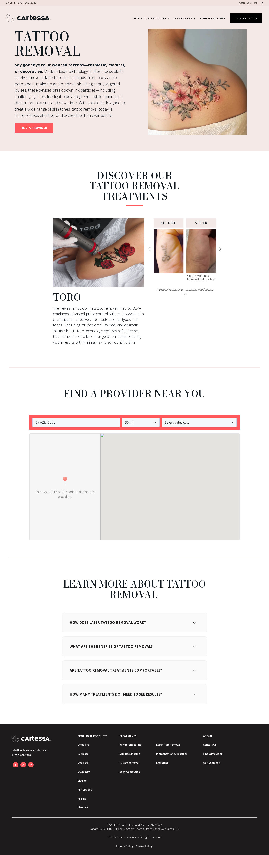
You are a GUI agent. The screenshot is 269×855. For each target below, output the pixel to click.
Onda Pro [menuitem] (83, 744)
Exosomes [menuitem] (162, 762)
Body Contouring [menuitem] (129, 771)
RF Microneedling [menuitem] (130, 744)
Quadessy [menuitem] (84, 771)
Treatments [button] (182, 18)
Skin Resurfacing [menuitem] (129, 753)
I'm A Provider (246, 18)
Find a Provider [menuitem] (212, 753)
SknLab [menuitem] (82, 780)
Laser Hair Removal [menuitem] (168, 744)
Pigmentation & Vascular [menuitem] (171, 753)
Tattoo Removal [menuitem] (129, 762)
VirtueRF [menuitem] (83, 807)
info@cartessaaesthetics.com (30, 750)
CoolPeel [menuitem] (83, 762)
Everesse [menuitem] (83, 753)
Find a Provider (213, 18)
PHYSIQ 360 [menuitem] (85, 789)
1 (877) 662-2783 (21, 755)
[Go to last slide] (149, 249)
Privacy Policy (124, 846)
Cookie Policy (144, 846)
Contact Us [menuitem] (209, 744)
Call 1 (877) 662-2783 (21, 2)
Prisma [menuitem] (82, 798)
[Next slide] (220, 249)
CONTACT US (248, 2)
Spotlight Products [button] (149, 18)
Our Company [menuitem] (211, 762)
